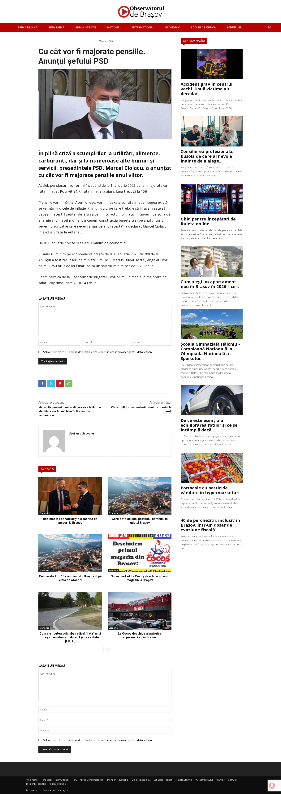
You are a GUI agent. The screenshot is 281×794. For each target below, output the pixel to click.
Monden (111, 779)
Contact (232, 779)
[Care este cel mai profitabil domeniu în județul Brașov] (139, 496)
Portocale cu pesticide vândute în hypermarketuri (210, 490)
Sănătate (158, 779)
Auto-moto (32, 779)
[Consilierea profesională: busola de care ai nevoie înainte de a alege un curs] (212, 131)
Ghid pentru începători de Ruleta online (208, 221)
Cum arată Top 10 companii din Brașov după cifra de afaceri (70, 578)
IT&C (74, 779)
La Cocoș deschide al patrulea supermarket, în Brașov (139, 635)
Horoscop (46, 779)
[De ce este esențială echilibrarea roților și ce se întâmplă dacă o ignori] (212, 400)
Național (123, 779)
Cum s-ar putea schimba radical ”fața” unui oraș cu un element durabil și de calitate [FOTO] (70, 637)
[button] (269, 27)
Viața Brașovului (204, 779)
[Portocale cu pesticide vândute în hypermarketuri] (212, 468)
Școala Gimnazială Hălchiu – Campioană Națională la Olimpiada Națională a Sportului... (210, 351)
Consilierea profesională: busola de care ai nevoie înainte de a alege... (207, 156)
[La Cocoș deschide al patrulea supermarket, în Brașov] (139, 611)
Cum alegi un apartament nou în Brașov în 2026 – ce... (210, 284)
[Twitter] (51, 383)
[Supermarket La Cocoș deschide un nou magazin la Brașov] (139, 553)
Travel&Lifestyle (183, 779)
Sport (169, 779)
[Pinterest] (60, 383)
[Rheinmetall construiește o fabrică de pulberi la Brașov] (70, 496)
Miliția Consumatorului (92, 779)
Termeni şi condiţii (36, 783)
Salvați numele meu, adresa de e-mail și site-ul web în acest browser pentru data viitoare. (98, 352)
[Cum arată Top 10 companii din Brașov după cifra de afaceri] (70, 553)
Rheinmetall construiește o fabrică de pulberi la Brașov (70, 521)
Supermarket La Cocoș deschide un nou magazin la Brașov (139, 578)
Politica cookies (57, 783)
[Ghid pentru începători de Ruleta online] (212, 199)
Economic (44, 513)
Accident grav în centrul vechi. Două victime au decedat (206, 88)
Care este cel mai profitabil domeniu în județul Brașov (140, 521)
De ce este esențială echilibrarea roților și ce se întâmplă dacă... (209, 425)
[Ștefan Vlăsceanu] (54, 441)
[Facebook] (42, 383)
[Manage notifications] (272, 786)
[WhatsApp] (68, 383)
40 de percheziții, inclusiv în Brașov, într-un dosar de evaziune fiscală (210, 525)
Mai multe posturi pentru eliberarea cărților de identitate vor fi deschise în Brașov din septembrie (69, 411)
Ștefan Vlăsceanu (81, 433)
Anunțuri (220, 779)
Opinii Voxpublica (141, 779)
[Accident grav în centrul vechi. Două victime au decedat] (212, 64)
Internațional (62, 779)
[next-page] (107, 649)
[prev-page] (101, 649)
